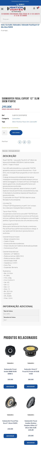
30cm (14, 122)
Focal (24, 122)
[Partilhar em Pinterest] (29, 142)
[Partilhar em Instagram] (24, 142)
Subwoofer (33, 122)
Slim (27, 122)
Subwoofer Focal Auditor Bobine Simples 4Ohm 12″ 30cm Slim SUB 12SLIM (30, 425)
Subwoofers (17, 25)
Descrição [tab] (5, 151)
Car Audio (9, 25)
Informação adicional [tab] (14, 151)
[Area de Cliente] (34, 8)
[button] (2, 8)
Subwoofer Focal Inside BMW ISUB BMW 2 (10, 371)
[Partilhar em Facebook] (19, 142)
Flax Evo (19, 122)
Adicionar (16, 132)
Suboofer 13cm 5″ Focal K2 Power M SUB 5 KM (30, 371)
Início (2, 25)
